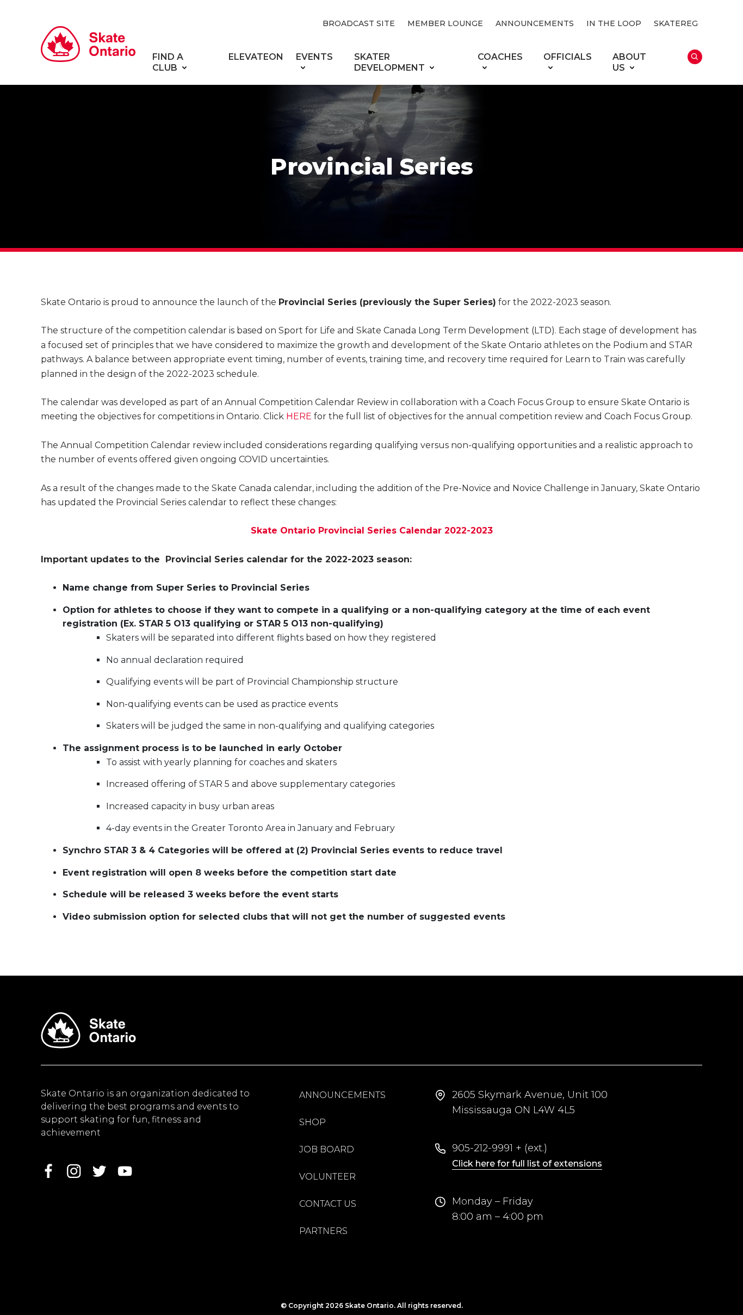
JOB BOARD (326, 1149)
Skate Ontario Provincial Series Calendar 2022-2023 (372, 530)
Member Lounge (445, 23)
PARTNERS (323, 1231)
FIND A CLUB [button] (167, 62)
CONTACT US (327, 1204)
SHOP (312, 1122)
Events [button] (314, 57)
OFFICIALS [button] (567, 57)
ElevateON (255, 57)
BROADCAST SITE (359, 23)
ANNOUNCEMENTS (535, 23)
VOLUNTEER (327, 1176)
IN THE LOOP (613, 23)
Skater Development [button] (389, 62)
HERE (299, 416)
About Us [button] (629, 62)
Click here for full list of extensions (527, 1163)
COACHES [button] (500, 57)
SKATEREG (676, 23)
